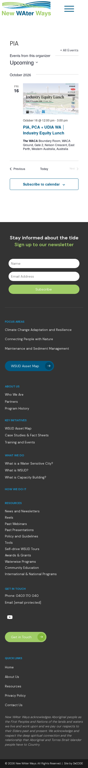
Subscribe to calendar (41, 184)
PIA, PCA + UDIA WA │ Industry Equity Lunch (44, 130)
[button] (70, 8)
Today (44, 169)
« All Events (69, 50)
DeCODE (77, 763)
